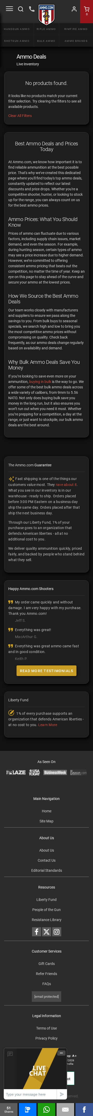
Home (46, 811)
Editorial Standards (46, 870)
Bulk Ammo (46, 41)
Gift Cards (46, 964)
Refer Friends (46, 974)
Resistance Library (46, 920)
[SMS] (27, 1109)
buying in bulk (40, 382)
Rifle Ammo (46, 29)
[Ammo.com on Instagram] (56, 931)
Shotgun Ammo (16, 41)
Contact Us (47, 860)
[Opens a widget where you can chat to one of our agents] (35, 1073)
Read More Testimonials (46, 671)
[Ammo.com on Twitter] (46, 931)
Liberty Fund (46, 900)
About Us (46, 850)
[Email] (65, 1109)
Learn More (47, 725)
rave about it (66, 485)
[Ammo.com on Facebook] (36, 931)
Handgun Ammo (17, 29)
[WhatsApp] (46, 1109)
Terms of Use (46, 1028)
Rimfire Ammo (76, 29)
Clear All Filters (20, 116)
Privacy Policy (46, 1038)
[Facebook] (84, 1109)
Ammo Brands (76, 41)
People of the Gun (46, 910)
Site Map (46, 821)
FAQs (46, 984)
